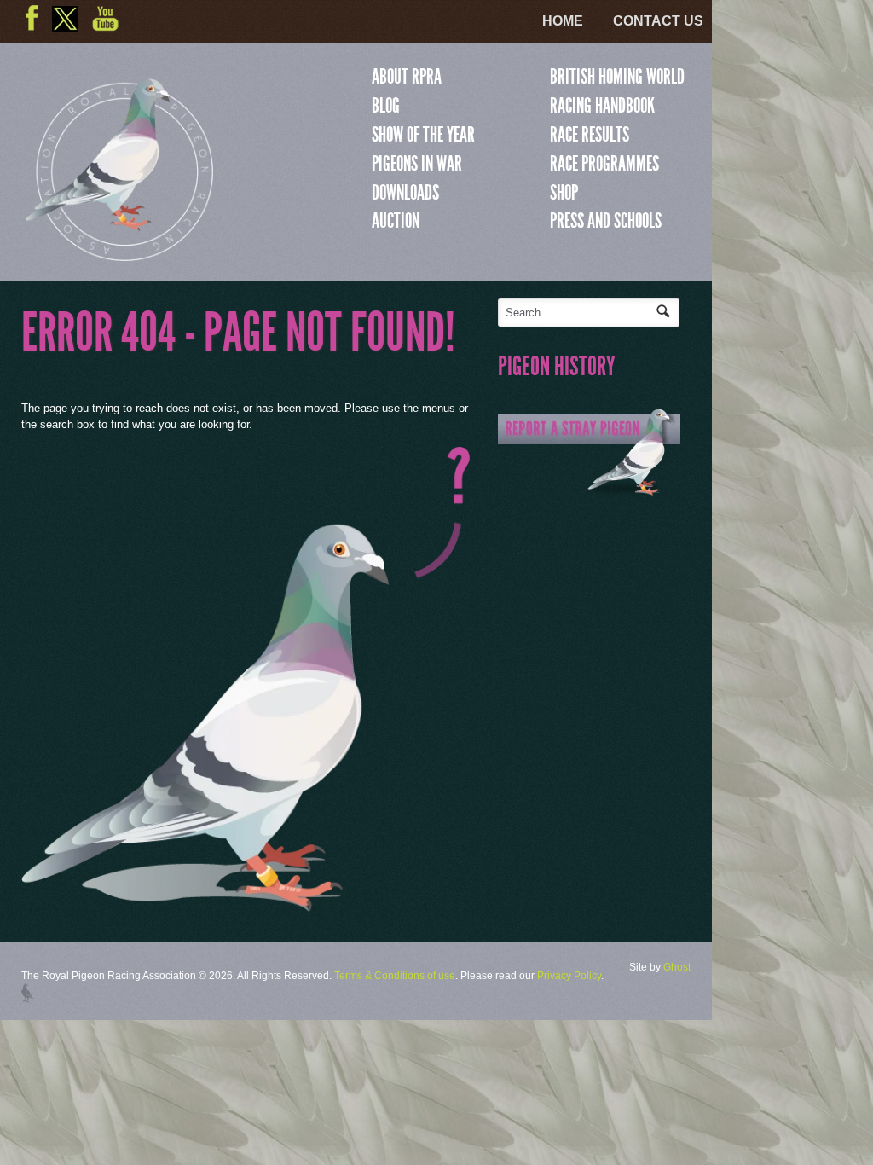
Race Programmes (604, 164)
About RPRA (407, 77)
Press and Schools (606, 221)
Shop (564, 193)
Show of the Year (423, 135)
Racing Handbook (602, 106)
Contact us (658, 21)
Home (562, 21)
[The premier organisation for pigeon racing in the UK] (119, 253)
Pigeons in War (417, 164)
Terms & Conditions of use (394, 976)
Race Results (589, 135)
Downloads (405, 193)
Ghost (677, 967)
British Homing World (617, 77)
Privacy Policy (569, 976)
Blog (386, 106)
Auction (395, 221)
